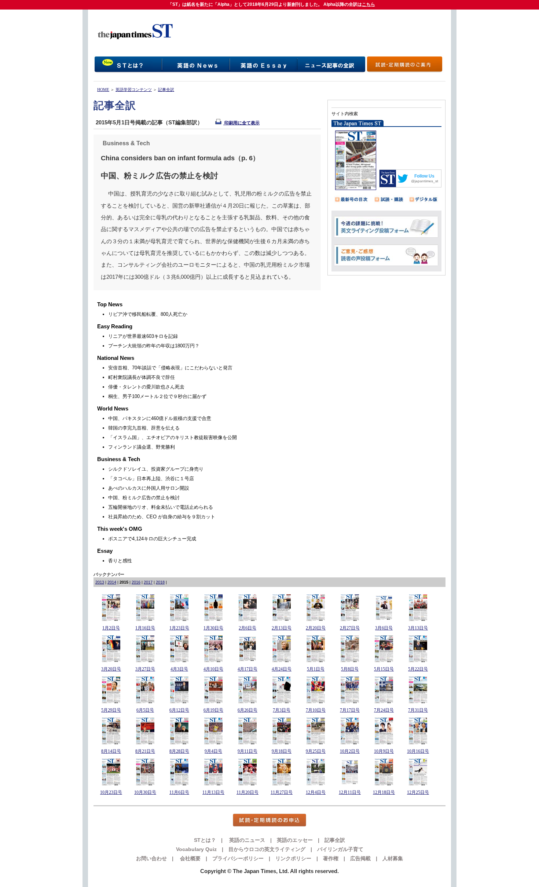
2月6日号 (247, 628)
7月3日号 (281, 710)
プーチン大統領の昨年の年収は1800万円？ (153, 345)
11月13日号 (213, 792)
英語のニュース (246, 840)
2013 (99, 582)
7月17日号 (350, 710)
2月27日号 (350, 628)
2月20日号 (316, 628)
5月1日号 (315, 669)
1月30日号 (213, 628)
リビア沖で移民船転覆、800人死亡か (147, 314)
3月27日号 (145, 669)
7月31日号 (418, 710)
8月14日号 (111, 751)
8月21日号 (145, 751)
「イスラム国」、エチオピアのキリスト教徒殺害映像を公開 (172, 437)
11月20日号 (247, 792)
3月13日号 (418, 628)
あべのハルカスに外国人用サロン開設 (148, 488)
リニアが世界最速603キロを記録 (143, 336)
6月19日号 (213, 710)
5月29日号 (111, 710)
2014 (111, 582)
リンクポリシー (293, 858)
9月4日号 (213, 751)
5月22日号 (418, 669)
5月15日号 (384, 669)
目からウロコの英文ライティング (266, 849)
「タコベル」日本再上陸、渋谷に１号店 (151, 478)
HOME (103, 89)
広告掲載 (360, 858)
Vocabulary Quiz (196, 849)
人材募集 (392, 858)
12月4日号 (316, 792)
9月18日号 (282, 751)
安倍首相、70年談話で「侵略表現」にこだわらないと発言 (170, 368)
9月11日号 (247, 751)
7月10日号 (316, 710)
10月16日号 (418, 751)
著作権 (330, 858)
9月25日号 (316, 751)
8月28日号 (179, 751)
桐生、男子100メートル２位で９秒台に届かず (157, 396)
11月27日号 (282, 792)
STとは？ (205, 840)
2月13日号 (282, 628)
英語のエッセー (295, 840)
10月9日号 (384, 751)
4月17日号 (247, 669)
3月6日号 (384, 628)
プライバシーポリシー (238, 858)
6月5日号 (145, 710)
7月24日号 (384, 710)
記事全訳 (166, 89)
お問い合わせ (151, 858)
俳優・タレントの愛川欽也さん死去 (146, 387)
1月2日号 (111, 628)
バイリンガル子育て (340, 849)
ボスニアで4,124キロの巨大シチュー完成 (152, 538)
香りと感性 (120, 560)
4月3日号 (179, 669)
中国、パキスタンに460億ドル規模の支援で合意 (159, 418)
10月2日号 (350, 751)
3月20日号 (111, 669)
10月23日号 (111, 792)
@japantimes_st (424, 181)
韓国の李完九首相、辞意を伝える (144, 428)
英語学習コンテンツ (133, 89)
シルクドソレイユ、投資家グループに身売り (155, 469)
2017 (148, 582)
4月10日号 (213, 669)
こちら (368, 4)
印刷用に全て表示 (241, 122)
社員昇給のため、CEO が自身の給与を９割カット (161, 516)
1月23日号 (179, 628)
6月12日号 (179, 710)
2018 (160, 582)
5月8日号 (350, 669)
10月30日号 (145, 792)
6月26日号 (247, 710)
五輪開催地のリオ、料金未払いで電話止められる (160, 507)
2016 (136, 582)
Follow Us (424, 176)
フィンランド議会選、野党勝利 (141, 447)
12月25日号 (418, 792)
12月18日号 (384, 792)
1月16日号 (145, 628)
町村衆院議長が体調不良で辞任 (141, 377)
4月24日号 (282, 669)
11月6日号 (179, 792)
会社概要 (190, 858)
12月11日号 (350, 792)
